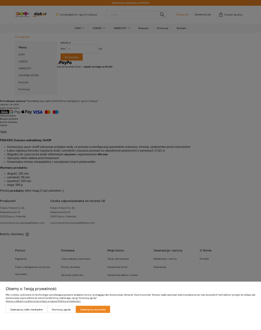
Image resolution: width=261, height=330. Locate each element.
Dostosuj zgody (61, 309)
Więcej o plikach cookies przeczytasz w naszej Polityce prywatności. (43, 301)
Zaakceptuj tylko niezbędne (26, 309)
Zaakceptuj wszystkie (93, 309)
